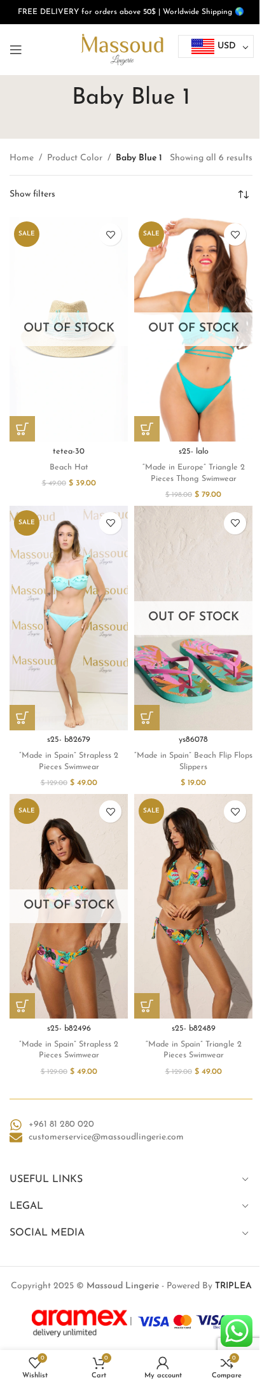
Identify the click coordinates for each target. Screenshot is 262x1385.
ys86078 (193, 740)
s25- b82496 (69, 1029)
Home (22, 158)
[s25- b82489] (193, 906)
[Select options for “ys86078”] (147, 717)
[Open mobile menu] (16, 49)
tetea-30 (69, 452)
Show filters (32, 194)
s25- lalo (194, 452)
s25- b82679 (68, 740)
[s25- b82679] (69, 618)
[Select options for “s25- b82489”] (147, 1006)
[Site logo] (122, 49)
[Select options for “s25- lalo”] (147, 429)
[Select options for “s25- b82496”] (22, 1006)
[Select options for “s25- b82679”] (22, 717)
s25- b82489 (194, 1029)
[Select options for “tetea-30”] (22, 429)
